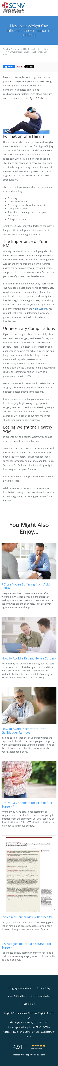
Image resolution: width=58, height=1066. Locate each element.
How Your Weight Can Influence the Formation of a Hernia (26, 53)
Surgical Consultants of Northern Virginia (21, 49)
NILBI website (40, 308)
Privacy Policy (43, 988)
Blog (46, 49)
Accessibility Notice (41, 995)
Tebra (42, 1054)
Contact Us (29, 1003)
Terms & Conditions (17, 995)
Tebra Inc (28, 988)
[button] (53, 6)
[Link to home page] (18, 8)
